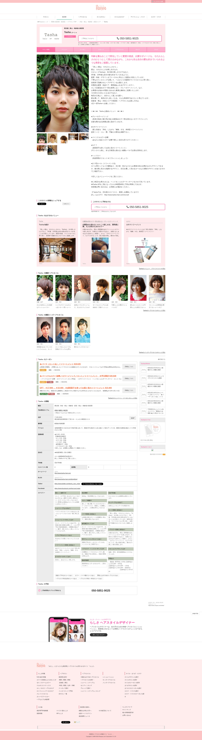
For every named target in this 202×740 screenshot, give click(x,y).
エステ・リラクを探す (132, 691)
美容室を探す (63, 677)
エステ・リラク (156, 17)
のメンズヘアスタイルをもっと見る (152, 352)
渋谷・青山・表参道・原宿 (68, 406)
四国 (64, 685)
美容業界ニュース (84, 716)
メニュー (64, 49)
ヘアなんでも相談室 (43, 699)
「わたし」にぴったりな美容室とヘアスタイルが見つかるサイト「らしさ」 (71, 666)
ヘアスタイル (82, 17)
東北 (66, 682)
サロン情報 (45, 49)
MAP (132, 418)
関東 (60, 680)
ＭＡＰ (138, 49)
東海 (68, 680)
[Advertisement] (101, 650)
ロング (90, 685)
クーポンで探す (64, 688)
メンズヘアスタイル (109, 682)
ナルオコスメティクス (44, 685)
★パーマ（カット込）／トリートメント (60, 364)
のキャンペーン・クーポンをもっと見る (122, 398)
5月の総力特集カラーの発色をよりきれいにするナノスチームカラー (46, 679)
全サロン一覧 (63, 694)
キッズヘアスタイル (109, 680)
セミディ (83, 685)
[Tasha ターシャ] (51, 35)
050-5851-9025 (129, 38)
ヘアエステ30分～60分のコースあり (90, 578)
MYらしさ (60, 713)
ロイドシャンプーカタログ (45, 691)
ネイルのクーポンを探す (132, 682)
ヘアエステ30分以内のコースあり (66, 578)
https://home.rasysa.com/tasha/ (156, 605)
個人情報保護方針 (127, 712)
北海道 (61, 682)
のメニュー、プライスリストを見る (152, 268)
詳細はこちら (129, 366)
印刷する (162, 359)
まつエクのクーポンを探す (133, 688)
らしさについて (126, 707)
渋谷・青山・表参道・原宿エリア (90, 22)
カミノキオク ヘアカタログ (45, 688)
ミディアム (91, 682)
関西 (64, 680)
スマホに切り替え (147, 440)
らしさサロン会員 (158, 1)
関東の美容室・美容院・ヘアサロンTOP (63, 22)
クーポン (82, 49)
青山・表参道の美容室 (85, 406)
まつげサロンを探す (131, 685)
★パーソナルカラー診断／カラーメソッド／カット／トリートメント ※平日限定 (78, 376)
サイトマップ (126, 710)
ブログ (156, 49)
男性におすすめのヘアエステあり (107, 575)
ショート (83, 682)
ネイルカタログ (119, 17)
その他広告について (105, 710)
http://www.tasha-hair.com (63, 473)
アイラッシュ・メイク (138, 17)
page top (195, 613)
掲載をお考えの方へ (85, 710)
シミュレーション (108, 677)
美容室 (64, 17)
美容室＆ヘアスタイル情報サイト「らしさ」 (101, 734)
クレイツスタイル (42, 694)
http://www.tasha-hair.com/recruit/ (116, 195)
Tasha (70, 32)
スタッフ (101, 49)
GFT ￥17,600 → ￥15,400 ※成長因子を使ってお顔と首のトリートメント (76, 388)
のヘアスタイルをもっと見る (154, 310)
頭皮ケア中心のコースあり (64, 575)
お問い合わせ (126, 715)
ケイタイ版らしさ (62, 710)
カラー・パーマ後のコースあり (85, 575)
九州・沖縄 (70, 685)
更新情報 (39, 713)
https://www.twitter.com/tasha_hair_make (67, 484)
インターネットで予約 (66, 691)
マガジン (46, 17)
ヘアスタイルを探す (87, 680)
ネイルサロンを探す (131, 680)
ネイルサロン (101, 17)
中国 (60, 685)
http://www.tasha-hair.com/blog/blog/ (66, 479)
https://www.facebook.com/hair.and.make (67, 488)
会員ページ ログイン (85, 713)
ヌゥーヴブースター (43, 696)
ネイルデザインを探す (132, 677)
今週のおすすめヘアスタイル (90, 677)
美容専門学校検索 (42, 710)
